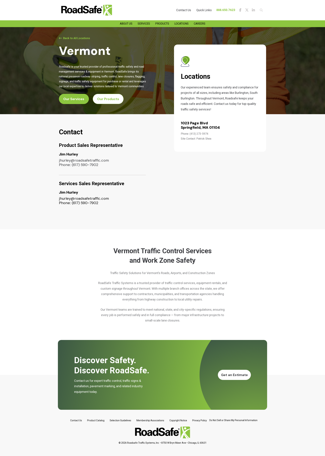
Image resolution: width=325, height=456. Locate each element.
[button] (260, 10)
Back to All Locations (76, 38)
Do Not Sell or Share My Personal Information (233, 420)
